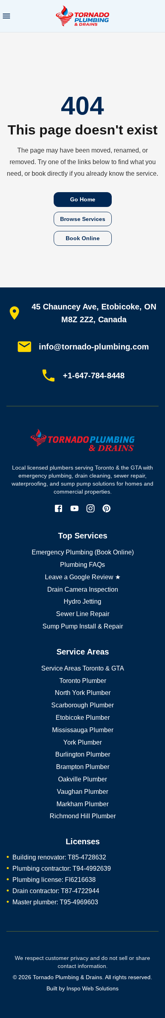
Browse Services (82, 219)
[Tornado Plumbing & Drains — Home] (82, 443)
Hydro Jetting (82, 601)
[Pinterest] (107, 508)
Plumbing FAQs (82, 564)
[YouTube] (74, 508)
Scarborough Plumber (82, 705)
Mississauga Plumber (82, 730)
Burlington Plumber (82, 754)
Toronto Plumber (82, 680)
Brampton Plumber (82, 766)
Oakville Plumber (82, 779)
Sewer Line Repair (82, 613)
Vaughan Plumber (82, 791)
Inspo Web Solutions (92, 988)
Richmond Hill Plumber (83, 816)
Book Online (83, 238)
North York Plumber (83, 692)
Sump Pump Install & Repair (82, 626)
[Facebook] (58, 508)
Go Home (82, 199)
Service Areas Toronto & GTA (82, 668)
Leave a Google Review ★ (83, 577)
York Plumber (82, 742)
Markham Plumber (82, 804)
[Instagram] (90, 508)
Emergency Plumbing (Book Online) (83, 552)
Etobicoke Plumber (83, 717)
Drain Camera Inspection (82, 589)
